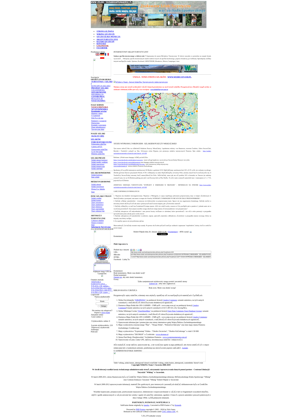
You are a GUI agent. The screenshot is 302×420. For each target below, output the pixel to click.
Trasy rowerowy (97, 203)
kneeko (146, 405)
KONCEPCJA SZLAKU (101, 86)
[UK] (98, 55)
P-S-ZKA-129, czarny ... (100, 292)
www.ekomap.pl (162, 334)
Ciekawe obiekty (97, 221)
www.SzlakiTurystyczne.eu (159, 89)
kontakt (185, 348)
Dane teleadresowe (98, 127)
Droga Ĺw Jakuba (98, 189)
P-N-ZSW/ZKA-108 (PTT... (102, 290)
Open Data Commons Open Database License (184, 311)
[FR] (107, 55)
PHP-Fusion (140, 409)
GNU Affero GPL (169, 412)
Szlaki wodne (96, 198)
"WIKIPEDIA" (140, 300)
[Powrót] (102, 58)
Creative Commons (170, 300)
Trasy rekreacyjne (98, 211)
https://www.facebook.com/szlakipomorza (127, 162)
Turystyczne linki (97, 129)
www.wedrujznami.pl (120, 166)
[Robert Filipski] (160, 361)
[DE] (102, 55)
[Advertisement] (162, 138)
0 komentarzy (173, 232)
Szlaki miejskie (97, 169)
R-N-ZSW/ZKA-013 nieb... (101, 288)
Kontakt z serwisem (98, 125)
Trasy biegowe (96, 207)
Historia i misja (97, 113)
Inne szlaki (95, 177)
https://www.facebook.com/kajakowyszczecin (128, 160)
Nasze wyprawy (97, 223)
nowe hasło (105, 313)
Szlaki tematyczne (98, 166)
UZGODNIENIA (98, 90)
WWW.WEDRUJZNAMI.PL (179, 77)
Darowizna (95, 123)
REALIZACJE (97, 99)
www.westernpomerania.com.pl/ (175, 337)
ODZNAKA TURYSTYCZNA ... (99, 283)
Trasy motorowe (97, 205)
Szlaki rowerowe (97, 187)
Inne (93, 192)
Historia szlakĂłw (98, 154)
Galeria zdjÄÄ (96, 147)
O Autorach (95, 116)
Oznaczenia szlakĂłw (99, 149)
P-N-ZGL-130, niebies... (100, 286)
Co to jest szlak (97, 152)
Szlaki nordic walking (99, 162)
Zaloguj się (118, 277)
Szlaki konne (96, 200)
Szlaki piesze (96, 184)
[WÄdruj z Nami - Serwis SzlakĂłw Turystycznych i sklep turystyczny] (141, 82)
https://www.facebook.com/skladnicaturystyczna (129, 164)
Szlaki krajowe (96, 175)
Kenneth (178, 405)
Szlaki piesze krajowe (99, 160)
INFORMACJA (97, 94)
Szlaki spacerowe (97, 164)
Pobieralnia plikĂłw (98, 144)
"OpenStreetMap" (144, 311)
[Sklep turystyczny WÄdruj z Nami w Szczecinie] (162, 69)
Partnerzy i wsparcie (98, 121)
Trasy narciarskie (97, 209)
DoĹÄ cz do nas (97, 118)
